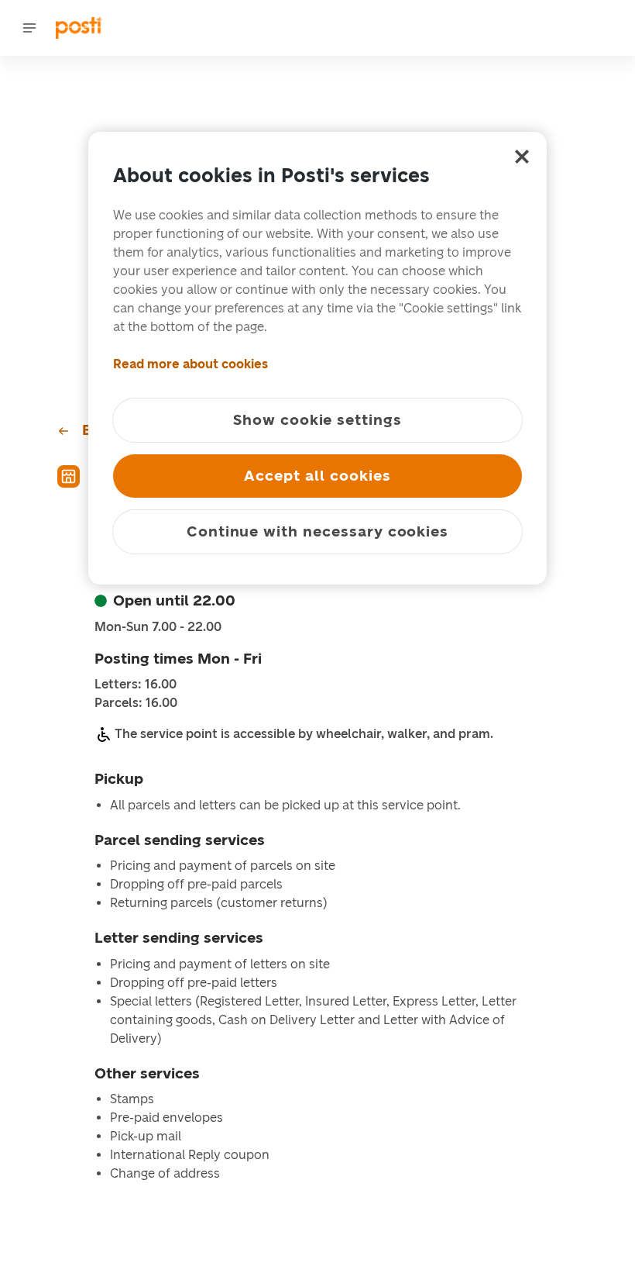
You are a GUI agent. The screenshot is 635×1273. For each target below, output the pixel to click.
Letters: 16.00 (135, 684)
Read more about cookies (190, 364)
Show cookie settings (317, 420)
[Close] (522, 157)
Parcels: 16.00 (135, 703)
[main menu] (29, 28)
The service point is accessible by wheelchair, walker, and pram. (304, 733)
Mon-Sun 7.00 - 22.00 (157, 627)
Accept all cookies (317, 476)
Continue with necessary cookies (317, 531)
